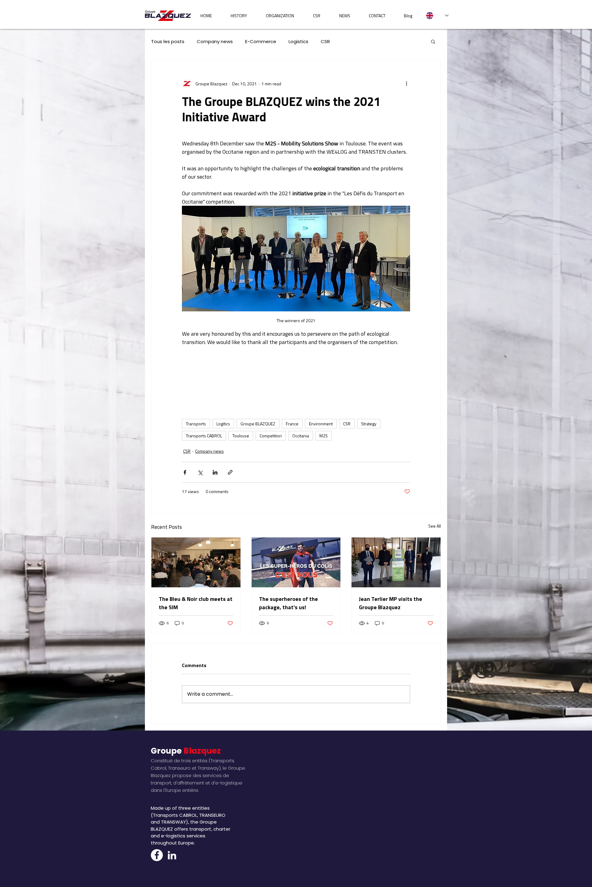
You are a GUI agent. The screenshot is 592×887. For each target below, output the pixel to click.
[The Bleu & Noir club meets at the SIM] (195, 562)
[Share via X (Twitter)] (200, 472)
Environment (321, 423)
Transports (196, 423)
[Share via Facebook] (185, 472)
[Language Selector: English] (437, 15)
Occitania (300, 435)
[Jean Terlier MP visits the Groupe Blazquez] (396, 562)
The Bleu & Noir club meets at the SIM (195, 603)
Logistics (298, 41)
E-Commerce (260, 41)
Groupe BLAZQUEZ (257, 423)
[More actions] (406, 83)
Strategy (368, 423)
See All (434, 526)
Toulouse (240, 435)
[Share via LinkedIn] (215, 472)
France (292, 423)
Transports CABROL (204, 435)
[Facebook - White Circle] (157, 855)
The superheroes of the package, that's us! (288, 603)
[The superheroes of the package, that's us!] (296, 562)
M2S (323, 435)
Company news (215, 41)
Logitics (223, 423)
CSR (325, 41)
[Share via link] (230, 472)
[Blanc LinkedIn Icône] (172, 855)
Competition (271, 435)
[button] (433, 41)
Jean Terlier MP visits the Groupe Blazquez (390, 603)
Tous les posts (167, 41)
